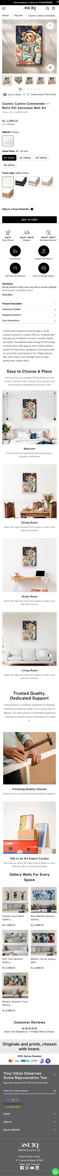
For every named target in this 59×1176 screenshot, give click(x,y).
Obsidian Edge (21, 182)
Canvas (8, 141)
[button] (53, 8)
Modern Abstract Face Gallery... (15, 1003)
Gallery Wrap (8, 182)
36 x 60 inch (9, 165)
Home (5, 15)
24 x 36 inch (25, 158)
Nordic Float (47, 182)
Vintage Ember (8, 194)
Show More (7, 294)
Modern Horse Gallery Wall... (43, 960)
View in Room (13, 94)
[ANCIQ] (29, 8)
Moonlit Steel (34, 182)
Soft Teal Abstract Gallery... (12, 960)
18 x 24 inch (9, 158)
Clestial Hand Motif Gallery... (13, 918)
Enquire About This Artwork (43, 94)
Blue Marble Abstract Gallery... (43, 918)
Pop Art (18, 15)
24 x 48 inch (41, 158)
